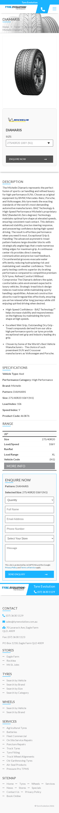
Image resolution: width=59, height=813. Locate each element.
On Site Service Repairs (19, 740)
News (10, 787)
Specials (36, 787)
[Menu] (54, 9)
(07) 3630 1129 (46, 591)
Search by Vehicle (16, 680)
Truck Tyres (13, 748)
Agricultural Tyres (17, 727)
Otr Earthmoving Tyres (19, 760)
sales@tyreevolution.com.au (21, 621)
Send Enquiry (16, 574)
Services (50, 783)
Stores (22, 787)
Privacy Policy (11, 567)
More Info (16, 466)
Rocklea (11, 660)
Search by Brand (16, 684)
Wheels (35, 783)
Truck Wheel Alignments (20, 756)
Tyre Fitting (13, 752)
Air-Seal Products (16, 764)
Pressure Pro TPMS (18, 768)
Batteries (12, 731)
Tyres (22, 783)
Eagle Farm (13, 656)
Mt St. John (13, 664)
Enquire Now (17, 159)
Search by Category (18, 692)
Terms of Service (28, 567)
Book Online (14, 795)
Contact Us (13, 791)
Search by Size (15, 688)
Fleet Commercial (17, 736)
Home (5, 26)
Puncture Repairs (16, 744)
